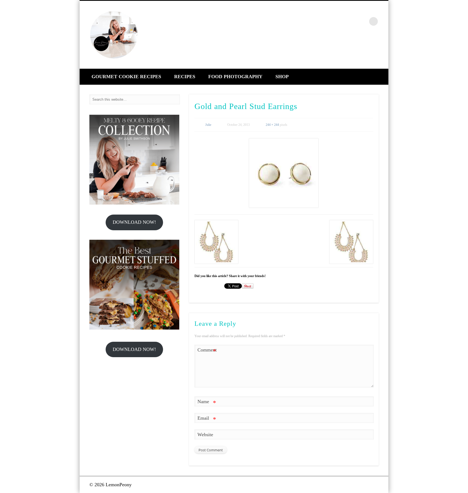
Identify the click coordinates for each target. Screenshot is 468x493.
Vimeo (362, 21)
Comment (206, 351)
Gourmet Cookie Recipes (126, 76)
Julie (208, 125)
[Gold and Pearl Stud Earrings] (283, 173)
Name (206, 402)
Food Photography (235, 76)
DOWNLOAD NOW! (134, 222)
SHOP (282, 76)
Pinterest (350, 21)
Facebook (327, 21)
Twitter (339, 21)
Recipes (184, 76)
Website (205, 434)
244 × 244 (272, 125)
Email (206, 419)
